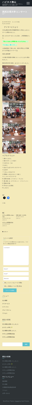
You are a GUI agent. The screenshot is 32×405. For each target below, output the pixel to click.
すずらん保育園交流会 (7, 222)
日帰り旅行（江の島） (21, 215)
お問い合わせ (6, 393)
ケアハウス (5, 307)
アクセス (4, 313)
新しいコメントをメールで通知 (13, 283)
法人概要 (4, 300)
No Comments (7, 23)
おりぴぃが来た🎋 (7, 327)
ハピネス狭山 (9, 2)
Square (17, 401)
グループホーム (6, 310)
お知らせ (6, 231)
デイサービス (6, 303)
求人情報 (4, 384)
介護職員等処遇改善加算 (9, 387)
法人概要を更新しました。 (9, 330)
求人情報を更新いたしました (10, 324)
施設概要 (4, 381)
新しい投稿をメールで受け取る (13, 286)
